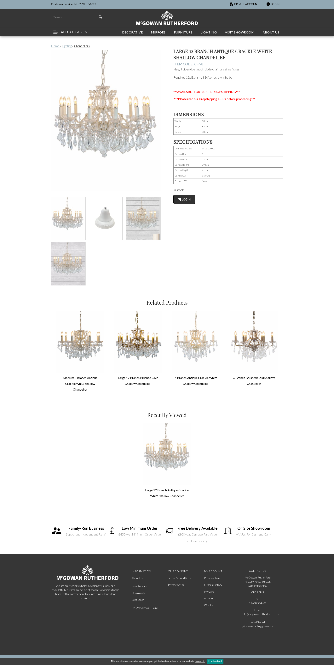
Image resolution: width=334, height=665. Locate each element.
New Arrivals (139, 586)
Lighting (67, 46)
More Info (200, 661)
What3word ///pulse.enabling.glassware (257, 624)
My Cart (209, 591)
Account (209, 598)
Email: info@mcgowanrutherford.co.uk (258, 612)
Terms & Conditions (179, 578)
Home (55, 46)
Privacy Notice (176, 584)
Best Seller (138, 599)
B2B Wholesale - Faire (145, 607)
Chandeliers (82, 46)
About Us (137, 578)
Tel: (258, 599)
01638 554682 (258, 603)
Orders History (213, 584)
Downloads (138, 593)
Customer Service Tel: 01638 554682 (73, 4)
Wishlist (209, 605)
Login (186, 199)
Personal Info (212, 578)
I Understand (215, 661)
